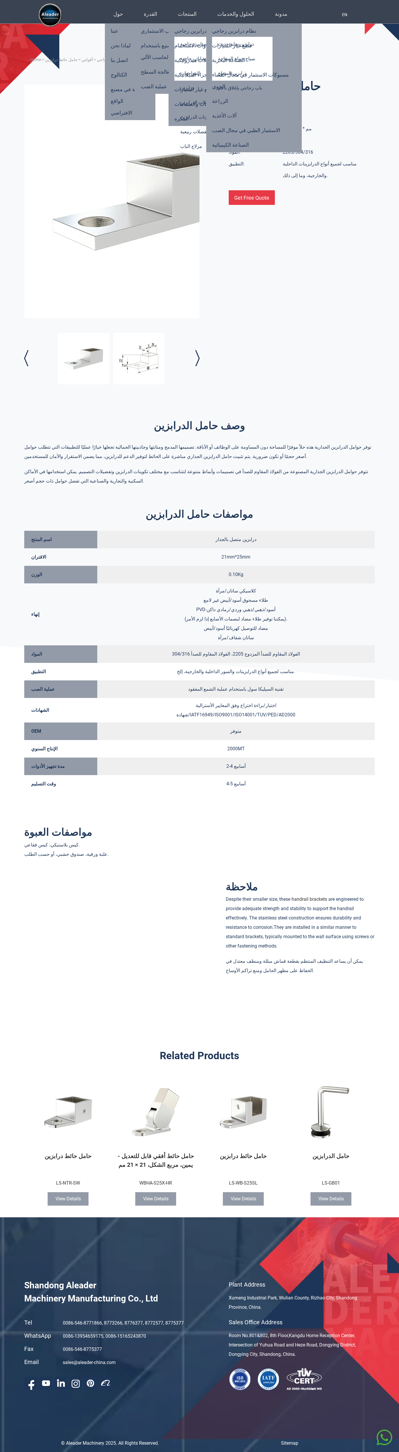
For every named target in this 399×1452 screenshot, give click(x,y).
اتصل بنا (119, 60)
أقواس (87, 59)
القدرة (150, 14)
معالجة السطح (156, 72)
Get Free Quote (251, 198)
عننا (114, 31)
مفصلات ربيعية (194, 131)
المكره (181, 118)
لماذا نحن (121, 45)
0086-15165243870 (125, 1336)
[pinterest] (90, 1383)
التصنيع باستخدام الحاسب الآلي (158, 51)
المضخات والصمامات (197, 104)
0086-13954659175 (83, 1336)
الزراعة (220, 101)
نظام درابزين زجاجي (234, 31)
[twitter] (75, 1383)
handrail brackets (309, 899)
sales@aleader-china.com (89, 1362)
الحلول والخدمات (235, 14)
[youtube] (45, 1383)
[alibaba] (105, 1383)
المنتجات (187, 14)
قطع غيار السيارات (194, 89)
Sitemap (289, 1443)
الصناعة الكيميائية (230, 145)
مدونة (281, 14)
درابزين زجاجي (190, 31)
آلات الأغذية (224, 116)
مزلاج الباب (191, 146)
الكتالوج (119, 75)
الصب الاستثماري (159, 31)
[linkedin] (60, 1383)
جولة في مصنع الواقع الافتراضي (126, 101)
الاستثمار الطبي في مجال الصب (246, 130)
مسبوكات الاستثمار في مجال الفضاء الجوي (250, 80)
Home (35, 59)
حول (118, 14)
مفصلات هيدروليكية (195, 60)
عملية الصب (154, 86)
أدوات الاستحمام (192, 45)
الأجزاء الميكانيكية (193, 75)
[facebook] (30, 1383)
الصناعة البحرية (228, 60)
